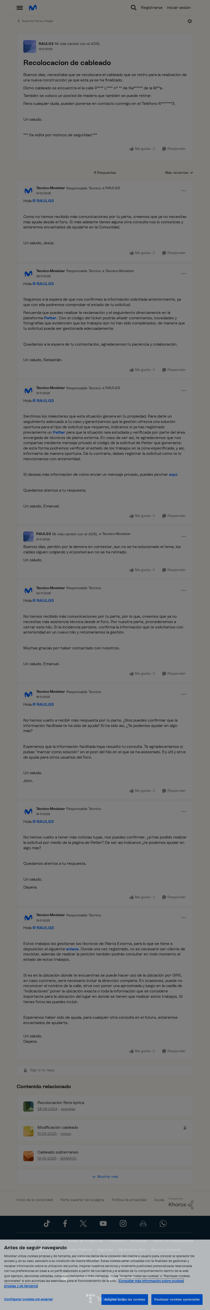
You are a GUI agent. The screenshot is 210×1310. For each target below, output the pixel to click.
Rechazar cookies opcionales (177, 1299)
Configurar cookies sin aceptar (28, 1299)
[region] (105, 1275)
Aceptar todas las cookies (124, 1299)
